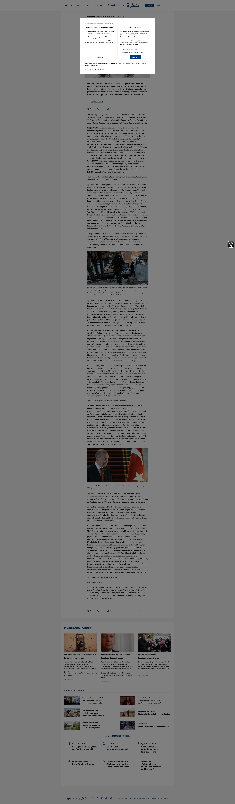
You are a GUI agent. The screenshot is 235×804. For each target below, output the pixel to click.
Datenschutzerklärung (90, 40)
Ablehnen (100, 57)
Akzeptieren (135, 57)
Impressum (101, 69)
